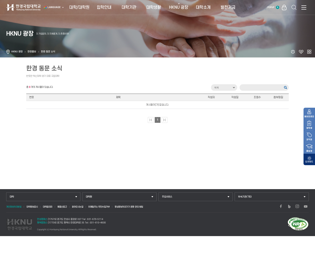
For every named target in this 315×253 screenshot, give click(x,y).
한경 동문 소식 (48, 51)
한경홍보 (32, 51)
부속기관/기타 (245, 196)
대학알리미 (47, 207)
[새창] (281, 206)
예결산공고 (62, 207)
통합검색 (294, 7)
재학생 (309, 128)
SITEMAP (304, 7)
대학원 (89, 196)
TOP (308, 249)
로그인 (284, 7)
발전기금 (228, 7)
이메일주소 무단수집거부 (99, 207)
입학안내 (104, 7)
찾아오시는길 (77, 207)
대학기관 (129, 7)
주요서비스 (167, 196)
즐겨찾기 (301, 52)
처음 (151, 120)
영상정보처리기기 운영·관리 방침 (129, 207)
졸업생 (309, 151)
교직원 (309, 139)
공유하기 (309, 52)
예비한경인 (309, 116)
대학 (12, 196)
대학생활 (153, 7)
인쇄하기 (293, 52)
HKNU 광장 (178, 7)
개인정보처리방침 (13, 207)
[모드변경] (309, 159)
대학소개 (203, 7)
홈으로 (8, 52)
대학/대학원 (79, 7)
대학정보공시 (32, 207)
